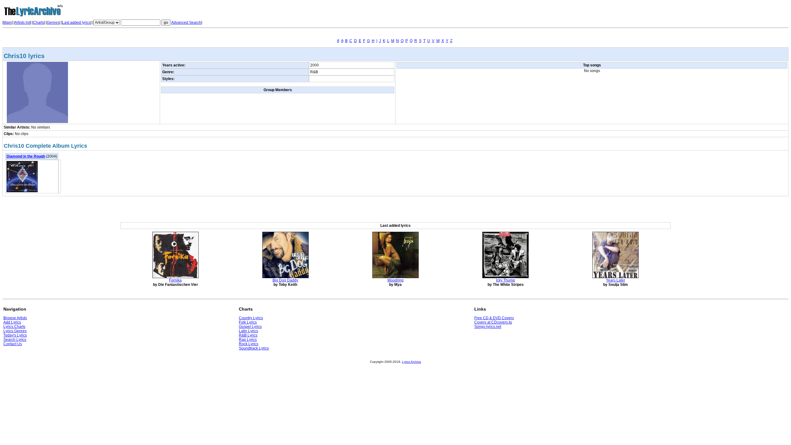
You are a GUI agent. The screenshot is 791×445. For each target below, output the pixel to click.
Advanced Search (186, 22)
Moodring (395, 280)
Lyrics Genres (15, 331)
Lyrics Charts (14, 326)
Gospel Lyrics (250, 326)
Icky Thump (505, 280)
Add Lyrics (12, 322)
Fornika (175, 280)
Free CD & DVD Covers (494, 318)
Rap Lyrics (248, 339)
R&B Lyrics (248, 335)
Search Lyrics (14, 339)
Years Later (615, 280)
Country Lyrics (251, 318)
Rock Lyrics (248, 344)
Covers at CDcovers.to (493, 322)
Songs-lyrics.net (487, 326)
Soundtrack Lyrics (254, 348)
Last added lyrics (76, 22)
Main (7, 22)
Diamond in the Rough (25, 156)
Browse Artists (15, 318)
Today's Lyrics (15, 335)
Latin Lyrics (248, 331)
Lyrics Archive (411, 361)
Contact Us (12, 344)
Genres (53, 22)
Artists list (22, 22)
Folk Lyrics (248, 322)
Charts (38, 22)
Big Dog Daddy (285, 280)
